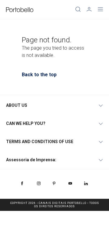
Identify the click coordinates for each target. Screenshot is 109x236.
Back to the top (39, 74)
